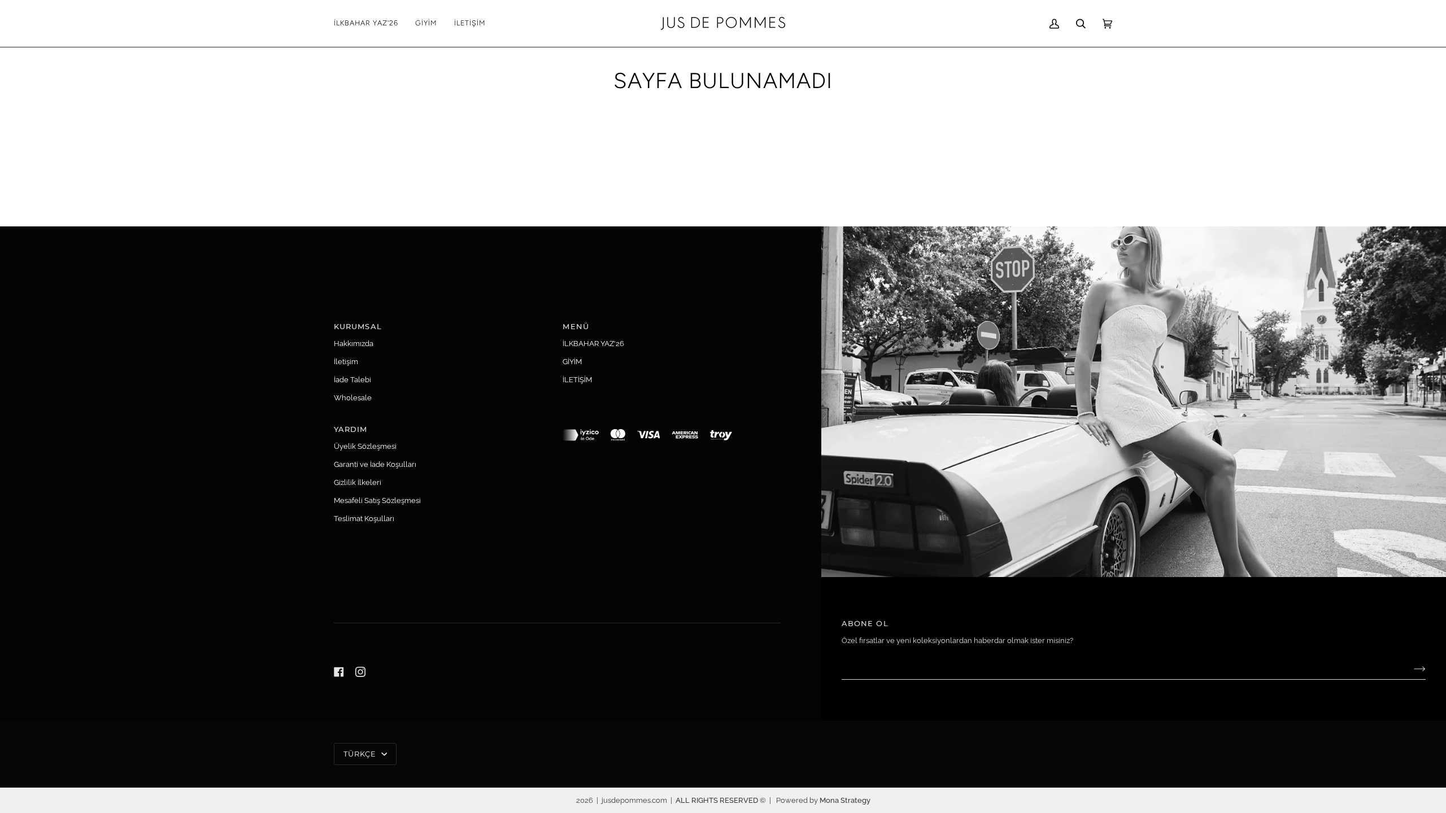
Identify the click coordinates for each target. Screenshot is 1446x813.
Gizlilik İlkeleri (357, 482)
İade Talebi (352, 379)
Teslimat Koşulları (364, 518)
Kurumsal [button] (358, 326)
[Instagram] (360, 672)
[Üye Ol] (1411, 669)
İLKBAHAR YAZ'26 (593, 343)
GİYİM (572, 361)
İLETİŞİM (577, 379)
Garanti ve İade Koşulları (375, 464)
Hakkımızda (353, 343)
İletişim (346, 361)
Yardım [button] (351, 429)
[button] (426, 23)
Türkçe (361, 753)
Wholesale (353, 398)
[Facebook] (339, 672)
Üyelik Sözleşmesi (365, 446)
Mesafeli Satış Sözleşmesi (377, 500)
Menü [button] (576, 326)
